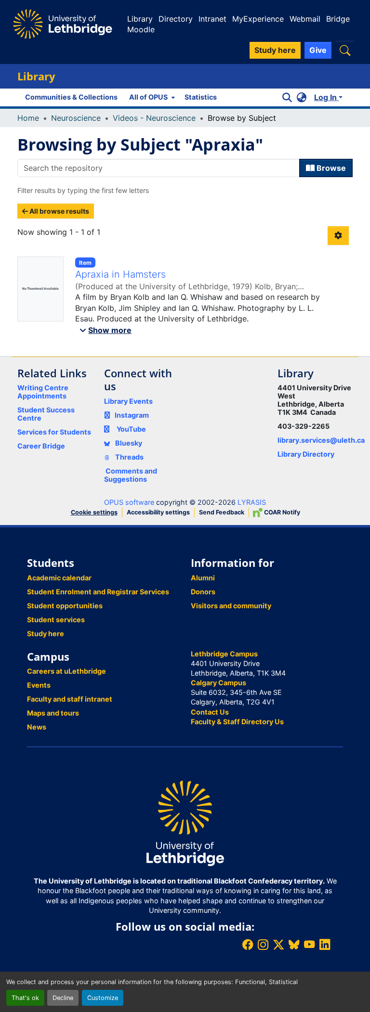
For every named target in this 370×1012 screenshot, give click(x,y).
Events (39, 685)
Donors (203, 592)
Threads (129, 457)
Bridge (338, 19)
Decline (63, 997)
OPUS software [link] (129, 502)
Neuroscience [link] (76, 118)
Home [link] (28, 118)
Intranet (212, 19)
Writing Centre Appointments (42, 392)
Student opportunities (65, 606)
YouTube (131, 429)
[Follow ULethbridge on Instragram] (263, 944)
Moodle (141, 29)
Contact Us (210, 712)
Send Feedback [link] (221, 512)
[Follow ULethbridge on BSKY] (294, 944)
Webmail (305, 19)
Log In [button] (326, 97)
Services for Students (54, 432)
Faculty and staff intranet (69, 699)
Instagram (132, 415)
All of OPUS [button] (148, 97)
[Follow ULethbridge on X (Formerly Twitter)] (278, 944)
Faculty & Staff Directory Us (237, 721)
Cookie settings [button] (94, 512)
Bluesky (128, 443)
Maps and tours (53, 713)
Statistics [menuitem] (201, 97)
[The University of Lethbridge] (185, 823)
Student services (56, 619)
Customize (102, 997)
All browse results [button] (58, 211)
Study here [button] (275, 50)
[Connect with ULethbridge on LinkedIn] (324, 944)
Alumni (203, 578)
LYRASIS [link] (252, 502)
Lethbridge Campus (224, 654)
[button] (345, 50)
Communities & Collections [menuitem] (71, 97)
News (36, 727)
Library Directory (306, 454)
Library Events (128, 401)
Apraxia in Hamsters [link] (120, 274)
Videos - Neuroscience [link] (154, 118)
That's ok (25, 997)
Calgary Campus (218, 683)
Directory (176, 19)
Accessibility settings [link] (158, 512)
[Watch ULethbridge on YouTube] (309, 944)
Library (140, 19)
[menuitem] (151, 97)
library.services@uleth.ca (321, 440)
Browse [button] (330, 168)
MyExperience (258, 19)
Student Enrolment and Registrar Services (98, 592)
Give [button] (318, 50)
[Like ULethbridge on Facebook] (247, 944)
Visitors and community (231, 606)
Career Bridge (41, 446)
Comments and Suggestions (130, 475)
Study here (45, 633)
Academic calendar (59, 578)
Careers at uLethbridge (66, 671)
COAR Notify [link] (281, 512)
